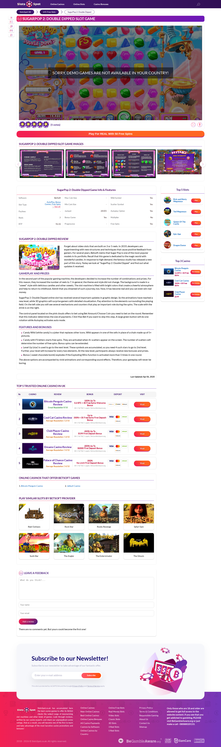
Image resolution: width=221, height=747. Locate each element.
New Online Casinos (89, 711)
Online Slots (79, 4)
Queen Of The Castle (179, 223)
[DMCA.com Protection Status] (199, 741)
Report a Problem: (200, 124)
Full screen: (193, 124)
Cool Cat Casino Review (58, 417)
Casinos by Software (89, 727)
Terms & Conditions (148, 711)
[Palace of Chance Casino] (32, 463)
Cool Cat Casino (182, 281)
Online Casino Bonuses (91, 719)
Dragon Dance (179, 245)
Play (196, 200)
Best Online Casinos (89, 715)
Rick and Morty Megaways (180, 200)
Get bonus (196, 271)
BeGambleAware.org (182, 721)
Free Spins (56, 204)
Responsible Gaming (148, 715)
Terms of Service (93, 686)
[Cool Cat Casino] (32, 419)
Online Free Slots (116, 707)
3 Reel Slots (114, 727)
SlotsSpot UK (25, 12)
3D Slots (112, 723)
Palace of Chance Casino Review (57, 462)
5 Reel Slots (114, 730)
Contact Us (144, 723)
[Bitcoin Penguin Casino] (32, 404)
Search (198, 4)
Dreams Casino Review (58, 447)
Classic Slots (114, 719)
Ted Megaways (179, 211)
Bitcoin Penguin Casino (32, 486)
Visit (142, 404)
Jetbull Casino (73, 486)
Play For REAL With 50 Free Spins (110, 133)
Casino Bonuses (101, 4)
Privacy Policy (78, 686)
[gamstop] (168, 742)
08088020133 (187, 724)
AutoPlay (51, 202)
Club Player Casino (180, 293)
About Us (143, 719)
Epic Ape (177, 234)
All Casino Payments (90, 723)
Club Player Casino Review (58, 432)
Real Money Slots (116, 711)
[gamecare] (182, 742)
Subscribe (91, 675)
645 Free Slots (49, 12)
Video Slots (114, 715)
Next (203, 164)
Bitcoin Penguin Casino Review (58, 403)
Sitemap (143, 727)
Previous (18, 164)
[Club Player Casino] (32, 433)
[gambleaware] (144, 742)
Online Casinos (57, 4)
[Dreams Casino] (32, 448)
